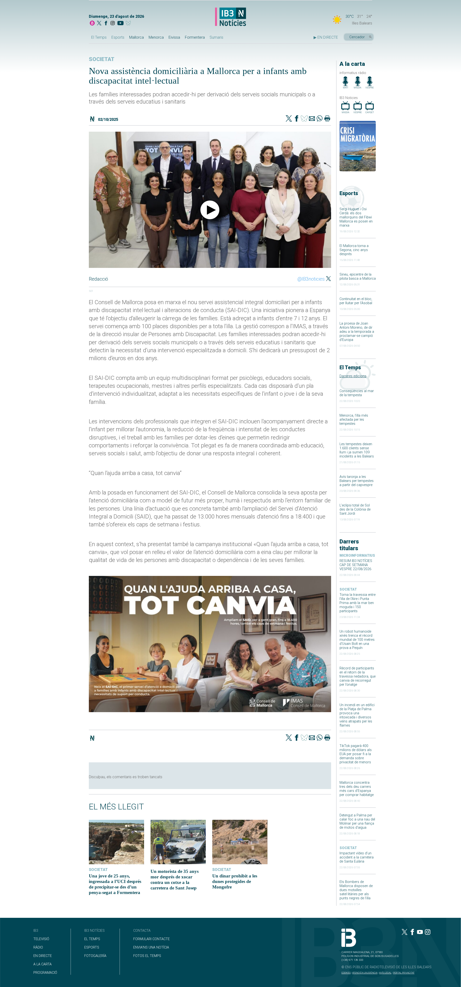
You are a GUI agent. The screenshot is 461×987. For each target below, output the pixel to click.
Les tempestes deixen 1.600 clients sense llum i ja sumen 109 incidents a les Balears (357, 450)
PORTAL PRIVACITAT (403, 972)
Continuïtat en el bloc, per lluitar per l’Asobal (356, 301)
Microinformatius (357, 556)
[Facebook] (105, 23)
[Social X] (99, 23)
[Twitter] (288, 119)
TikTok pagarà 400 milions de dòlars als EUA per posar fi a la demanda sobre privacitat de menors (356, 754)
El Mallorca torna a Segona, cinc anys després (354, 250)
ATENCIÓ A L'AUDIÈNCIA (364, 972)
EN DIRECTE (42, 956)
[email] (312, 119)
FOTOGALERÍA (95, 956)
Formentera (195, 37)
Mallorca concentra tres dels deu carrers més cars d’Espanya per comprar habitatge (357, 789)
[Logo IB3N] (230, 17)
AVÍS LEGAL (385, 972)
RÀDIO (38, 947)
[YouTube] (120, 23)
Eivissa (174, 37)
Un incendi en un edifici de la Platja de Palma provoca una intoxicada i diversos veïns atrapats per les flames (357, 715)
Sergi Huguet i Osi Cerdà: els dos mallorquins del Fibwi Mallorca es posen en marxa (356, 217)
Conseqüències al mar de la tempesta (357, 393)
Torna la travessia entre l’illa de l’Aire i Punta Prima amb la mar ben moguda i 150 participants (358, 603)
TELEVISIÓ (41, 939)
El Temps (99, 37)
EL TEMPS (92, 939)
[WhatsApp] (319, 119)
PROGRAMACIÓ (45, 973)
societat (348, 589)
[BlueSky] (129, 23)
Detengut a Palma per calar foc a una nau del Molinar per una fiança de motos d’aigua (357, 821)
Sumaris (216, 37)
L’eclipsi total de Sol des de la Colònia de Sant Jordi (355, 509)
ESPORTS (91, 947)
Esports (117, 37)
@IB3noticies (311, 279)
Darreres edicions (353, 376)
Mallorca (136, 37)
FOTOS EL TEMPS (147, 956)
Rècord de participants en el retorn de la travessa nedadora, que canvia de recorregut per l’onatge (358, 676)
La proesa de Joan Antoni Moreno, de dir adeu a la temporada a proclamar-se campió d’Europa (357, 331)
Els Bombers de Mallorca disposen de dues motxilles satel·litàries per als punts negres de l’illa (356, 890)
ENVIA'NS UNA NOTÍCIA (151, 947)
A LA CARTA (42, 964)
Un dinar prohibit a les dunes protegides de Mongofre (234, 881)
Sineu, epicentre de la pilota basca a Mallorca (358, 276)
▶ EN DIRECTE (326, 37)
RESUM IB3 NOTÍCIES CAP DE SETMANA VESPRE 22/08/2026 (356, 565)
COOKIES (346, 972)
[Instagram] (112, 23)
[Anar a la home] (92, 23)
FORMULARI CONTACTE (151, 939)
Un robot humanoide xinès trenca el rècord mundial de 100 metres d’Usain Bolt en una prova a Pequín (357, 639)
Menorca (156, 37)
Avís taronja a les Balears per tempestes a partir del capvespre (357, 481)
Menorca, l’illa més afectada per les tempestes (354, 419)
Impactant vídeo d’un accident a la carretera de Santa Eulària (357, 857)
